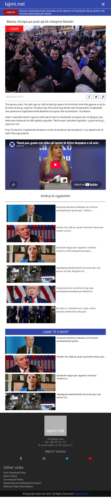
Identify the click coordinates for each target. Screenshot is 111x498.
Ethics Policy (10, 476)
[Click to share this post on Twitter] (95, 97)
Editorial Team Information (18, 486)
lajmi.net (15, 3)
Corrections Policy (13, 479)
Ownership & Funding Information (22, 483)
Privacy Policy (81, 493)
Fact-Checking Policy (14, 472)
